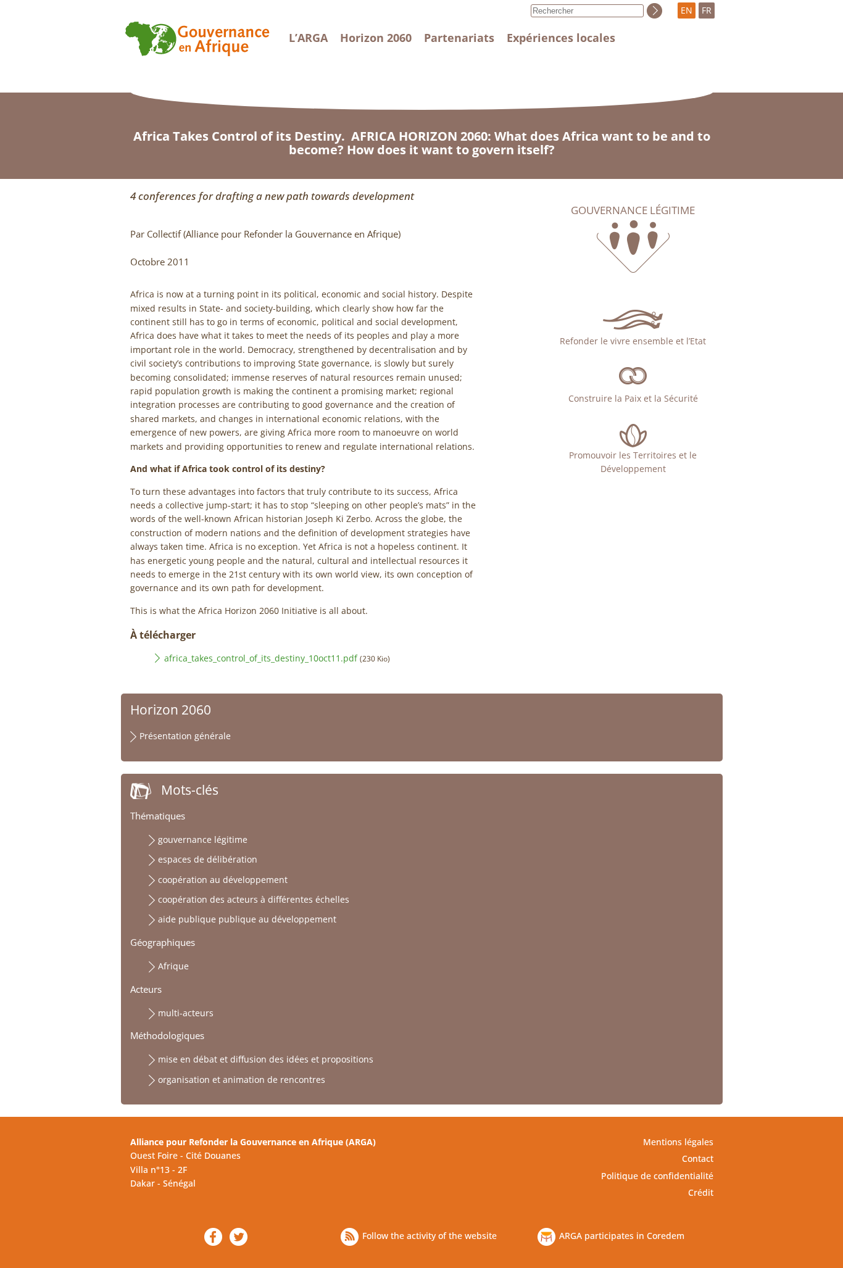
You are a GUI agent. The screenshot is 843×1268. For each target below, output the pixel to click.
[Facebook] (213, 1237)
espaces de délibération (207, 859)
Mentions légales (678, 1142)
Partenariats (459, 37)
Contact (697, 1158)
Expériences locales (561, 37)
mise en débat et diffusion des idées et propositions (265, 1059)
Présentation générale (185, 736)
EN (686, 10)
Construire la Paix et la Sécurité (633, 398)
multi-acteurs (186, 1013)
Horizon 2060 (376, 37)
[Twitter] (238, 1237)
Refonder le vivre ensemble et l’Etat (633, 341)
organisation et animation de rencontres (241, 1079)
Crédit (700, 1192)
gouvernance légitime (202, 839)
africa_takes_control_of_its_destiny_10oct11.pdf (260, 658)
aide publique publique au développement (247, 919)
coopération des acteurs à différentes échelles (253, 899)
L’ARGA (308, 37)
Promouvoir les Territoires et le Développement (633, 461)
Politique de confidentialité (657, 1176)
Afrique (173, 966)
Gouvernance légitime (633, 210)
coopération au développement (223, 879)
